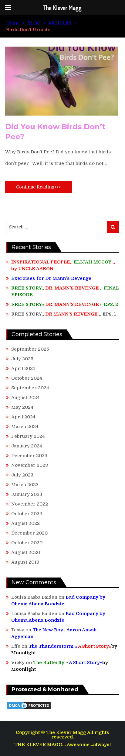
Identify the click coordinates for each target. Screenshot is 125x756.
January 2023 (26, 494)
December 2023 (29, 455)
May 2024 (22, 407)
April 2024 (23, 417)
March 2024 (25, 426)
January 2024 (26, 446)
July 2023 (22, 475)
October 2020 (26, 542)
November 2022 (29, 504)
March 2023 (25, 484)
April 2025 (23, 368)
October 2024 (26, 378)
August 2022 (25, 523)
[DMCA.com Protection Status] (29, 708)
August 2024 (25, 397)
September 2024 (30, 388)
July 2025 (22, 359)
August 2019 (25, 562)
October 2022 (26, 513)
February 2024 (28, 436)
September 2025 (30, 349)
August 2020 (25, 552)
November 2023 (29, 465)
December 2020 (29, 533)
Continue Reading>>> (38, 187)
